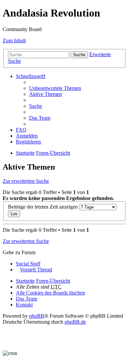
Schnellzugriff (30, 76)
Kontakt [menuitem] (24, 304)
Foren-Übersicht (53, 153)
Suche (79, 54)
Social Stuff (28, 263)
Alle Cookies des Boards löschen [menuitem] (50, 293)
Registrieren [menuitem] (28, 141)
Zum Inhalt (14, 40)
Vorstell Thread (36, 269)
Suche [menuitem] (35, 106)
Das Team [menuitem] (39, 118)
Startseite (25, 153)
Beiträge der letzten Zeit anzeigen (43, 207)
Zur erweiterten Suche (26, 181)
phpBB (36, 316)
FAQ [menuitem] (21, 130)
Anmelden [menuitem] (27, 136)
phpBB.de (75, 322)
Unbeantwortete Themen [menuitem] (55, 88)
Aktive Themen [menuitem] (45, 94)
